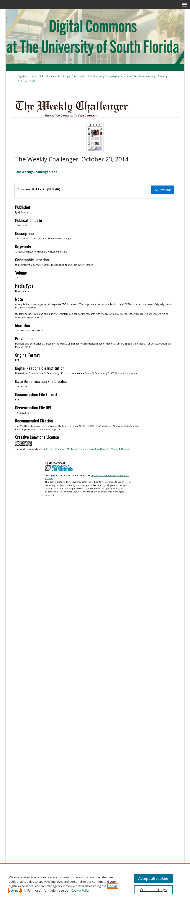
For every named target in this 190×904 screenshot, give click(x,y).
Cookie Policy (80, 890)
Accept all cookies (153, 878)
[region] (95, 883)
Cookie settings (153, 889)
